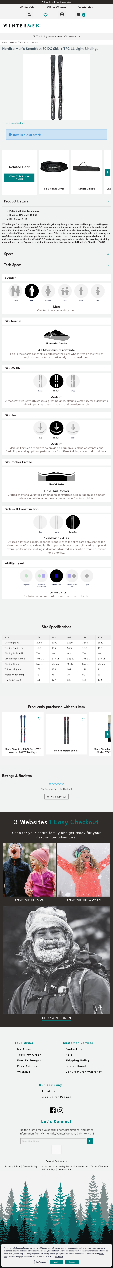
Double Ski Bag (86, 188)
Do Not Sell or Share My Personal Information (64, 1166)
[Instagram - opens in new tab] (60, 1110)
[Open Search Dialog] (29, 14)
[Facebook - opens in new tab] (53, 1110)
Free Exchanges (29, 1060)
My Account (26, 1048)
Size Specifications (15, 123)
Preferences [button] (59, 1257)
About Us (48, 1091)
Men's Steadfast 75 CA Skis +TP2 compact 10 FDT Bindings (23, 751)
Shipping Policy (77, 1060)
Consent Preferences (56, 1161)
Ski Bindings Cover (54, 188)
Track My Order (29, 1054)
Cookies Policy (30, 1166)
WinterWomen (56, 7)
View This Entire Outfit (19, 177)
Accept (72, 1262)
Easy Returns (27, 1066)
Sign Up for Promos (56, 1096)
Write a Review (56, 796)
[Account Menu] (62, 14)
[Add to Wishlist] (40, 716)
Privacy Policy (12, 1166)
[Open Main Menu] (94, 25)
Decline (56, 1262)
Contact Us (73, 1048)
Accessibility (64, 1169)
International (75, 1066)
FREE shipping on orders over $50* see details (56, 36)
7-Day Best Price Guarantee (56, 2)
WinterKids (27, 7)
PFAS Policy (48, 1169)
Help (69, 1054)
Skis (20, 42)
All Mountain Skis (31, 42)
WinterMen (85, 7)
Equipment (13, 42)
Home (4, 42)
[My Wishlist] (45, 14)
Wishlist (23, 1071)
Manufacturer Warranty (83, 1071)
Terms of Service (99, 1166)
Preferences (41, 1262)
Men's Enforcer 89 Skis (66, 750)
